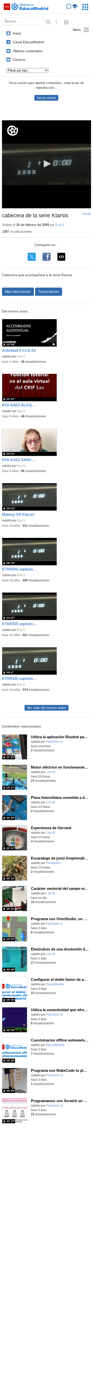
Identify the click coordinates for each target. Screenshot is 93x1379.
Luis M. (51, 772)
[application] (46, 164)
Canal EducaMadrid (28, 42)
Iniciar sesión (46, 98)
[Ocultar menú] (81, 30)
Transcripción (48, 292)
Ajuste (87, 213)
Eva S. (60, 225)
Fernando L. (54, 863)
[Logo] (12, 130)
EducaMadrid (55, 984)
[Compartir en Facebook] (46, 257)
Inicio (17, 33)
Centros (19, 60)
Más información (18, 292)
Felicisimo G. (54, 741)
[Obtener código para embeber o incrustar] (61, 257)
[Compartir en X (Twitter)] (32, 257)
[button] (46, 163)
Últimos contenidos (28, 51)
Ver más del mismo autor (46, 708)
